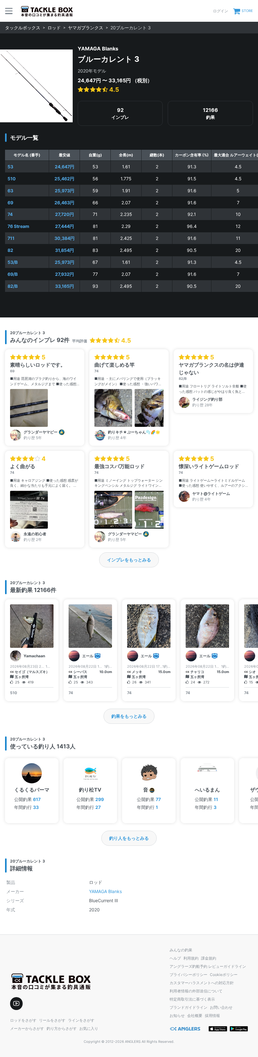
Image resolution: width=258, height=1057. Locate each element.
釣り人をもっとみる (129, 838)
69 (10, 202)
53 (10, 166)
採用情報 (212, 1015)
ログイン (220, 11)
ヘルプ (175, 958)
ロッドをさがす (23, 1020)
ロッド (54, 27)
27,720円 (64, 214)
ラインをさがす (81, 1020)
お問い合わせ (221, 1007)
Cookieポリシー (224, 974)
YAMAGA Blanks (105, 891)
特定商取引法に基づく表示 (192, 999)
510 (12, 178)
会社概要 (194, 1015)
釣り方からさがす (62, 1028)
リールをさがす (52, 1020)
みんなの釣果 (181, 950)
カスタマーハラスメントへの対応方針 (202, 982)
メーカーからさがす (27, 1028)
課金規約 (208, 958)
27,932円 (64, 274)
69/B (13, 274)
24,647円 (64, 166)
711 (11, 238)
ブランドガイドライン (188, 1007)
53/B (13, 262)
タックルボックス (22, 27)
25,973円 (64, 190)
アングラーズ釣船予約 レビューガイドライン (208, 966)
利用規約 (191, 958)
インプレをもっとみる (129, 559)
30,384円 (64, 238)
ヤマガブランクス (85, 27)
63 (10, 190)
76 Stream (18, 226)
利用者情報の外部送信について (196, 991)
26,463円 (64, 202)
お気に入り (88, 1028)
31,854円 (64, 250)
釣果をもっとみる (129, 716)
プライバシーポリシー (188, 974)
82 (10, 250)
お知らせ (177, 1015)
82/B (13, 286)
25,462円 (64, 178)
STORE (247, 11)
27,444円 (64, 226)
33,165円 (64, 286)
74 (10, 214)
